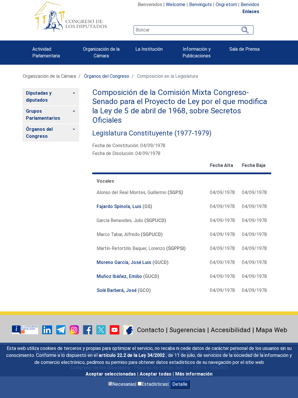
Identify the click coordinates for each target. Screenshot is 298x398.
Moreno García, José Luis (124, 262)
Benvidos (250, 4)
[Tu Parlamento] (25, 329)
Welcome (175, 4)
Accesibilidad (231, 330)
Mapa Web (271, 330)
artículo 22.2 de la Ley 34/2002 (132, 355)
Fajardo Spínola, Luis (119, 206)
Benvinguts (200, 4)
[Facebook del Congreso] (88, 329)
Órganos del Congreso (106, 76)
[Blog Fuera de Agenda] (128, 329)
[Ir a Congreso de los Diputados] (70, 17)
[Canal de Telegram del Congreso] (61, 329)
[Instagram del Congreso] (74, 329)
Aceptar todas (156, 374)
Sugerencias (187, 330)
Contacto (150, 330)
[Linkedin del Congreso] (48, 329)
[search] (193, 30)
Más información (193, 374)
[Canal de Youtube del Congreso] (115, 329)
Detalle (179, 384)
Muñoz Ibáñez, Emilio (119, 276)
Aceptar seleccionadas (111, 374)
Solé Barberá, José (116, 290)
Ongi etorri (226, 4)
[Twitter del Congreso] (101, 329)
